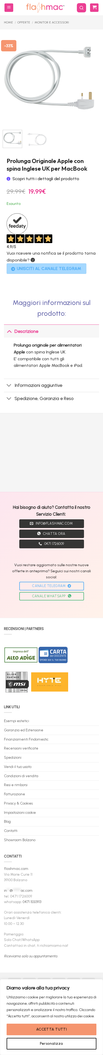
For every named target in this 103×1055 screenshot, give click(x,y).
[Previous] (11, 79)
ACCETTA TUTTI (51, 1029)
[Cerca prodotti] (81, 7)
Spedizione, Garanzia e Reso (44, 398)
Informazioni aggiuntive (38, 385)
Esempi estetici (16, 721)
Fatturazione (14, 794)
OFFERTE (23, 22)
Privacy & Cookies (18, 803)
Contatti (10, 831)
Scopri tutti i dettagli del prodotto (45, 178)
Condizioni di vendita (21, 776)
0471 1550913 (32, 902)
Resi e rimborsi (15, 785)
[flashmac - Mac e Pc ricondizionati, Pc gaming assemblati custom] (45, 7)
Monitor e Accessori (52, 22)
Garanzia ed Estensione (23, 730)
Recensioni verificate (21, 748)
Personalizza (51, 1043)
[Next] (88, 79)
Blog (7, 821)
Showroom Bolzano (19, 840)
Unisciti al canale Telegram (49, 268)
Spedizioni (12, 757)
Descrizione (26, 331)
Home (8, 22)
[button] (8, 7)
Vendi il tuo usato (17, 767)
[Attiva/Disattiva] (9, 331)
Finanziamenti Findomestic (26, 739)
